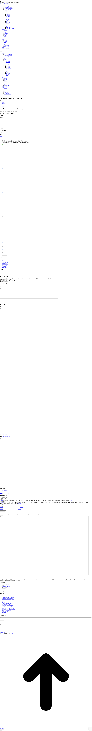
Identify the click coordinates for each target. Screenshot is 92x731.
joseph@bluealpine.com (6, 436)
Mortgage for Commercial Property (7, 605)
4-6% (12, 507)
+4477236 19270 (4, 434)
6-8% (15, 507)
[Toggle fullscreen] (2, 729)
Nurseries (8, 502)
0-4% (9, 507)
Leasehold (10, 509)
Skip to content (2, 0)
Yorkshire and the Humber (65, 500)
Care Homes (11, 503)
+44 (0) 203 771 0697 (5, 584)
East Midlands (11, 500)
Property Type (3, 501)
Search (2, 515)
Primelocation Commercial (6, 601)
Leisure (76, 502)
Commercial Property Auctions (7, 603)
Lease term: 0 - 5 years (5, 260)
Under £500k (4, 266)
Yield (1, 506)
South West (44, 500)
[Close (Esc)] (0, 729)
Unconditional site (5, 265)
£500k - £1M (79, 513)
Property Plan (4, 612)
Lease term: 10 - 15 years (13, 514)
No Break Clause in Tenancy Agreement (8, 609)
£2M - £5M (41, 513)
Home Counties (17, 500)
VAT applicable (4, 267)
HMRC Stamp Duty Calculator (5, 493)
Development (69, 513)
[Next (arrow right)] (1, 730)
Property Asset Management (6, 610)
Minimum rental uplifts (42, 514)
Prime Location (4, 263)
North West (31, 500)
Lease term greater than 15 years (23, 514)
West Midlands (57, 500)
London (22, 500)
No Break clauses (5, 262)
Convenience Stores (17, 502)
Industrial (82, 502)
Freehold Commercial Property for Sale (8, 599)
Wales (53, 500)
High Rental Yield (5, 611)
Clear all (70, 500)
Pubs (5, 502)
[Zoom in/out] (3, 729)
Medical (72, 502)
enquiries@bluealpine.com (6, 586)
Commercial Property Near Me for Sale (8, 597)
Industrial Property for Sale (6, 604)
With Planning (19, 513)
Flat (24, 513)
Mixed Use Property (5, 602)
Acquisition (2, 106)
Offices (65, 502)
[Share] (1, 729)
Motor (69, 502)
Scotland (35, 500)
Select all (1, 500)
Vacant (32, 502)
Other (29, 502)
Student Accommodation (43, 502)
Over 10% (18, 507)
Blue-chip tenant (58, 513)
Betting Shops (16, 503)
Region (2, 499)
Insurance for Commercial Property (7, 598)
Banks (62, 502)
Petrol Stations (24, 502)
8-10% (5, 507)
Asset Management (52, 513)
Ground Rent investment (29, 513)
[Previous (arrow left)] (0, 730)
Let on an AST (35, 514)
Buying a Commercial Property (7, 606)
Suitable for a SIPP (5, 264)
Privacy (13, 633)
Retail (1, 136)
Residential (58, 502)
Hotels (86, 502)
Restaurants (53, 502)
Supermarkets (36, 502)
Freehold (3, 259)
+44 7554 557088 (4, 490)
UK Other (49, 500)
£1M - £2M (36, 513)
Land (79, 502)
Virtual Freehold (15, 509)
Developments (5, 503)
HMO (12, 502)
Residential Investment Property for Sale (8, 608)
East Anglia (6, 500)
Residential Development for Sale (7, 607)
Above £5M (46, 513)
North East (26, 500)
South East (40, 500)
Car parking (64, 513)
